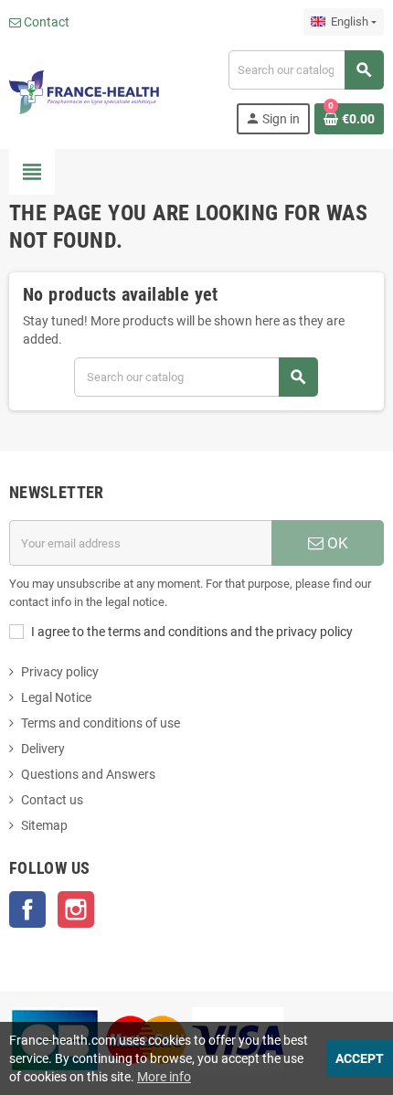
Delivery (43, 748)
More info (164, 1076)
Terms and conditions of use (100, 723)
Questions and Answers (88, 774)
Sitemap (44, 825)
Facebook (27, 909)
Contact (45, 22)
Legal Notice (56, 697)
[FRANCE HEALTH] (84, 91)
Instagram (76, 909)
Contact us (52, 799)
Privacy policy (60, 671)
